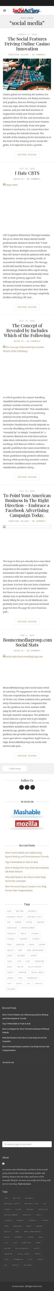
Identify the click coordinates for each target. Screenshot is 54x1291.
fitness (36, 939)
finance (11, 939)
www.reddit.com (24, 1096)
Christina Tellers (18, 54)
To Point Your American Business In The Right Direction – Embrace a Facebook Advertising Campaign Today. (27, 505)
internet (21, 956)
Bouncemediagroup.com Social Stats (27, 642)
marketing (39, 961)
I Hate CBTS (27, 173)
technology (32, 978)
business (32, 911)
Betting (19, 911)
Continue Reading (27, 155)
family (23, 933)
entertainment (28, 928)
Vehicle (38, 983)
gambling (20, 944)
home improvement (35, 950)
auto (9, 911)
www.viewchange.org (24, 1120)
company (40, 922)
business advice (15, 917)
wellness (11, 989)
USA (28, 983)
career (18, 922)
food (9, 944)
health (10, 950)
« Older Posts (15, 768)
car (8, 922)
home (20, 950)
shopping (22, 972)
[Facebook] (21, 787)
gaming (42, 944)
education (12, 928)
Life (19, 961)
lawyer (33, 956)
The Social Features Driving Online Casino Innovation (27, 44)
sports (10, 978)
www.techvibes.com (24, 1108)
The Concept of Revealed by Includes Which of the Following (27, 330)
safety (10, 972)
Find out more (24, 1183)
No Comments (39, 54)
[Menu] (4, 10)
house (9, 956)
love (28, 961)
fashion (35, 933)
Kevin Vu (18, 179)
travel (19, 983)
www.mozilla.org (24, 1084)
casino (29, 922)
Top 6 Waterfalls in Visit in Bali (21, 862)
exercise (11, 933)
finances (23, 939)
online (20, 967)
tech (20, 978)
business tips (34, 917)
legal (9, 961)
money (9, 967)
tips (9, 983)
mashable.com (24, 1072)
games (31, 944)
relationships (35, 967)
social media (37, 972)
